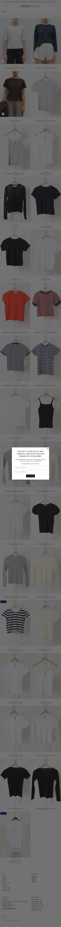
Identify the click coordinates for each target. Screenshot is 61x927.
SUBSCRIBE (30, 476)
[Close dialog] (48, 448)
